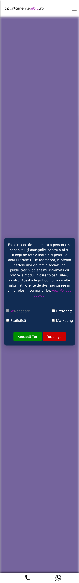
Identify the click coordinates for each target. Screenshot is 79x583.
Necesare (22, 311)
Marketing (64, 320)
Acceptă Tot (27, 336)
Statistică (18, 320)
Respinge (54, 336)
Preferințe (64, 311)
